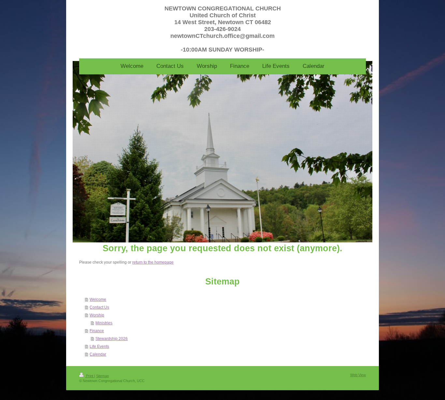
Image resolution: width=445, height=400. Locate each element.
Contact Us (99, 307)
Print (89, 376)
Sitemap (102, 376)
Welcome (98, 299)
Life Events (99, 346)
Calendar (98, 354)
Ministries (103, 323)
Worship (97, 315)
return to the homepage (153, 262)
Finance (97, 331)
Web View (358, 375)
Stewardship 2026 (111, 338)
